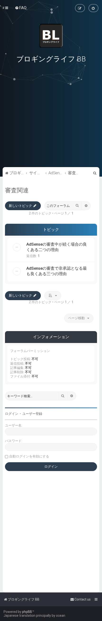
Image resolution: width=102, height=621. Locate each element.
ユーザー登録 (32, 414)
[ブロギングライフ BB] (51, 36)
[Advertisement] (51, 133)
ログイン (11, 414)
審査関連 (17, 190)
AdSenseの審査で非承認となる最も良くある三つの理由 (56, 271)
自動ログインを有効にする (29, 456)
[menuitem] (21, 7)
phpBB (27, 612)
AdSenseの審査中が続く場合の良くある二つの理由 (56, 247)
